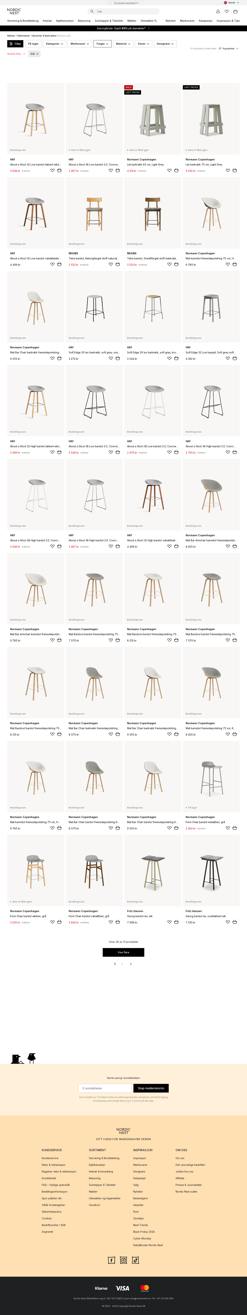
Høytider (138, 1204)
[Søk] (92, 11)
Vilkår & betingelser (53, 1204)
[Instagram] (123, 1260)
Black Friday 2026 (144, 1231)
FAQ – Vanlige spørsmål (56, 1184)
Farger (101, 43)
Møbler (131, 20)
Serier (141, 43)
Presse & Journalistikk (189, 1184)
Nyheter (171, 20)
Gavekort (94, 1204)
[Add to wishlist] (52, 170)
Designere (163, 43)
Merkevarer (187, 20)
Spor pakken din (52, 1198)
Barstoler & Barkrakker (44, 35)
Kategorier (52, 43)
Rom (136, 1211)
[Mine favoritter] (226, 11)
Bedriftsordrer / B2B (54, 1225)
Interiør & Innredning (101, 1171)
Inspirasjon (139, 1158)
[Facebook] (112, 1260)
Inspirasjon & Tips (228, 20)
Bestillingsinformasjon (54, 1191)
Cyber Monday (142, 1238)
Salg (136, 1184)
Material (121, 43)
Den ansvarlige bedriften (190, 1164)
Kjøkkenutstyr (65, 20)
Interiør (47, 20)
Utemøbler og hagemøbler (105, 1198)
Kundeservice (50, 1158)
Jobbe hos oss (184, 1171)
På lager (33, 43)
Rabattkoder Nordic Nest (148, 1245)
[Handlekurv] (235, 11)
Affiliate (180, 1178)
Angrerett (47, 1231)
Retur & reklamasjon (53, 1164)
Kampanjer (205, 20)
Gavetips (138, 1218)
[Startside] (14, 11)
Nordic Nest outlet (186, 1191)
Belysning (84, 20)
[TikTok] (135, 1260)
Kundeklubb (49, 1178)
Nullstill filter (14, 53)
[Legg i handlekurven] (59, 170)
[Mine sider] (218, 11)
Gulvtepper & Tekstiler (109, 20)
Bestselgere (140, 1198)
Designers (139, 1171)
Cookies (47, 1218)
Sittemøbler (23, 35)
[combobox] (232, 2)
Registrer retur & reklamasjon (59, 1171)
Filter (18, 44)
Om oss (180, 1158)
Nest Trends (140, 1225)
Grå (32, 53)
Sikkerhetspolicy (52, 1211)
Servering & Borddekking (23, 20)
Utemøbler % (149, 20)
